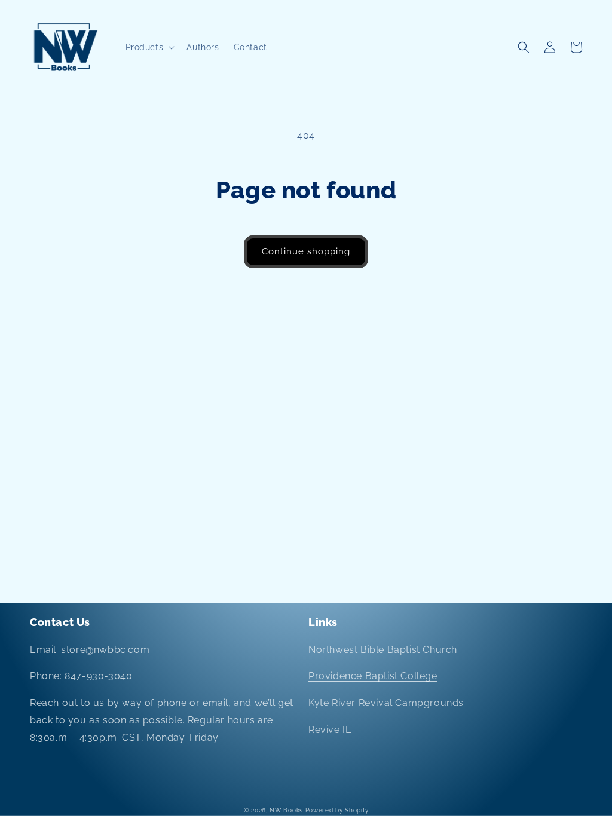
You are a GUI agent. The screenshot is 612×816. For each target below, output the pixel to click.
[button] (149, 47)
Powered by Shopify (337, 810)
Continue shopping (306, 251)
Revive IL (329, 729)
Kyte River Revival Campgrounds (386, 702)
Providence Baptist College (372, 676)
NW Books (286, 810)
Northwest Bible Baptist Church (382, 649)
